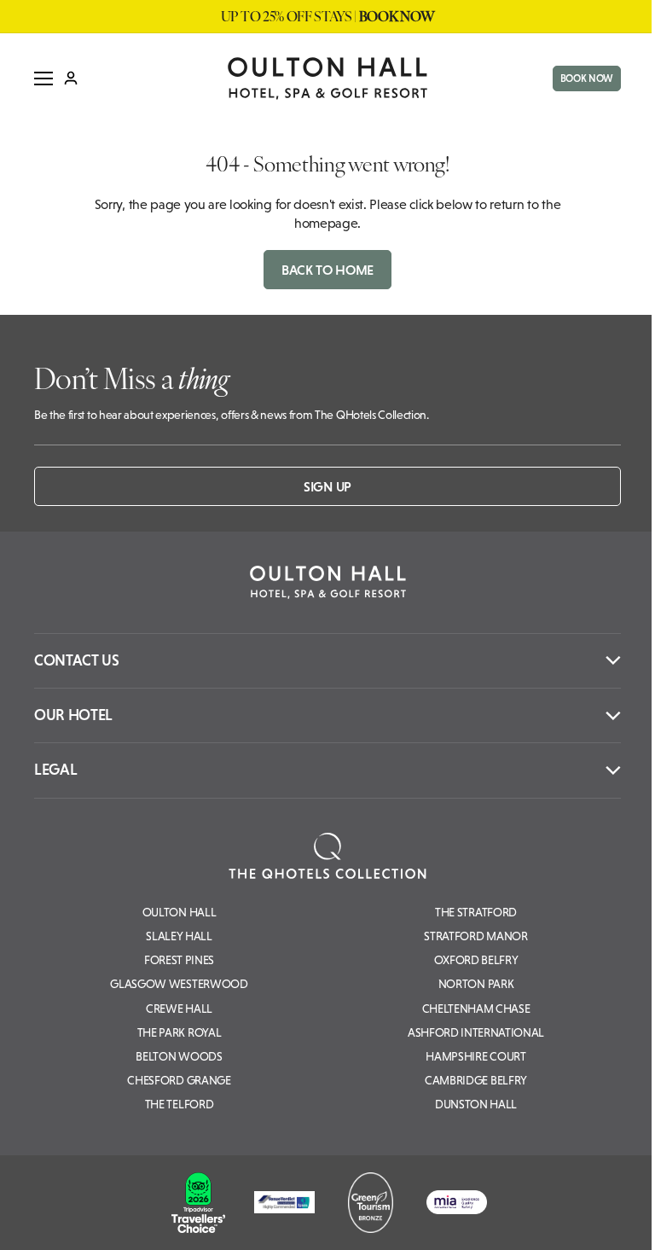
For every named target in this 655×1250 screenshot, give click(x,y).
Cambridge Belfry (476, 1080)
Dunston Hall (476, 1104)
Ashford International (476, 1032)
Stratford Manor (475, 936)
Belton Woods (179, 1056)
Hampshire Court (475, 1056)
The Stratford (476, 912)
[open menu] (43, 78)
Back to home (327, 269)
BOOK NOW (586, 78)
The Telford (179, 1104)
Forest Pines (179, 960)
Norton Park (475, 984)
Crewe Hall (179, 1008)
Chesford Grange (178, 1080)
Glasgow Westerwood (178, 984)
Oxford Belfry (476, 960)
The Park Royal (179, 1032)
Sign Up (327, 486)
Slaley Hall (179, 936)
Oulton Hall (179, 912)
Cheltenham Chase (476, 1008)
